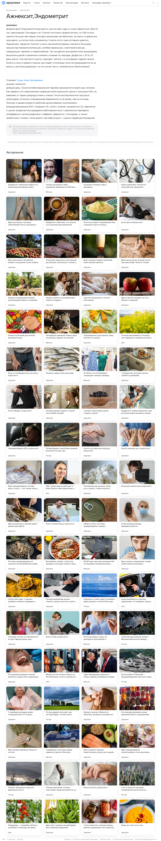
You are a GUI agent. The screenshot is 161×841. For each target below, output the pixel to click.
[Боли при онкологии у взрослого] (137, 478)
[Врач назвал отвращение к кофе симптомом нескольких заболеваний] (137, 553)
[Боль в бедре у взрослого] (24, 402)
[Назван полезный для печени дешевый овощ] (24, 327)
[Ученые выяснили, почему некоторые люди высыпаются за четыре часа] (61, 779)
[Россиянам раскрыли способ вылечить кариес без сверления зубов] (24, 666)
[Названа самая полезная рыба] (61, 365)
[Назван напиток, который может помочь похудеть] (61, 289)
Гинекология (25, 10)
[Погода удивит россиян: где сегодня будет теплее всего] (61, 704)
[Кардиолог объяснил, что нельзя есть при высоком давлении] (61, 214)
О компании (11, 839)
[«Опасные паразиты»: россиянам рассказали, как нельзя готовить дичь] (61, 252)
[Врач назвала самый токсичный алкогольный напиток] (99, 252)
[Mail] (3, 3)
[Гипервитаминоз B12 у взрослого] (24, 440)
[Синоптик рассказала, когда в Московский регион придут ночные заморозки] (137, 628)
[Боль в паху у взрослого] (61, 628)
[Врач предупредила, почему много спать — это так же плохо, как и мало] (24, 478)
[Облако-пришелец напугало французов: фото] (24, 779)
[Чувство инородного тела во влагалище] (99, 289)
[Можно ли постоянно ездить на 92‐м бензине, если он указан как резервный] (61, 666)
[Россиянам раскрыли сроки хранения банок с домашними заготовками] (137, 704)
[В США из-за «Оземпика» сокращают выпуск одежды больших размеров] (99, 365)
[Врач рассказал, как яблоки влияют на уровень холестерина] (24, 252)
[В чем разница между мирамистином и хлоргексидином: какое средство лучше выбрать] (137, 515)
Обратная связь (105, 839)
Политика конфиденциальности (146, 839)
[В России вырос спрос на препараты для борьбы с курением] (99, 628)
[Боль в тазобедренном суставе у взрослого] (24, 365)
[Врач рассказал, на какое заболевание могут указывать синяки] (24, 214)
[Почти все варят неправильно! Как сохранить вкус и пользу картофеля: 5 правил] (99, 214)
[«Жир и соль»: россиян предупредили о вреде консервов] (99, 515)
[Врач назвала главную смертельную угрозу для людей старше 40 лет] (99, 742)
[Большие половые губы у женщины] (99, 176)
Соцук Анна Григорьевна (30, 80)
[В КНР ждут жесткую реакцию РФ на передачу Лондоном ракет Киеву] (99, 553)
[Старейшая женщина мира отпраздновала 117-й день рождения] (24, 704)
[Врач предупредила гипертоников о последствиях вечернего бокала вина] (137, 742)
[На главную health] (12, 3)
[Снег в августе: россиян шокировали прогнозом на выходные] (137, 779)
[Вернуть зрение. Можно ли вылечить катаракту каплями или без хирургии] (99, 704)
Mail (3, 839)
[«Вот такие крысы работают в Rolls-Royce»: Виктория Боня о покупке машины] (61, 478)
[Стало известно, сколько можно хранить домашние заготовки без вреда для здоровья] (99, 817)
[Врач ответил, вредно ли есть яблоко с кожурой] (137, 289)
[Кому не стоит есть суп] (137, 817)
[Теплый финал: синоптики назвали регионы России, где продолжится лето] (61, 440)
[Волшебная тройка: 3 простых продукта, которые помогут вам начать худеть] (61, 553)
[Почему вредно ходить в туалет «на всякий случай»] (61, 402)
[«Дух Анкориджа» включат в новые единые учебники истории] (99, 666)
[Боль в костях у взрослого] (99, 779)
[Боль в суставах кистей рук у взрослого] (99, 440)
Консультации (11, 10)
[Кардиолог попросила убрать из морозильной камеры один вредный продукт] (24, 176)
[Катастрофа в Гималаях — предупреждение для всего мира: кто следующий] (137, 666)
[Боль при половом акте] (137, 214)
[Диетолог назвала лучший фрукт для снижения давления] (61, 817)
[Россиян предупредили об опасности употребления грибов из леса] (24, 553)
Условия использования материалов (85, 839)
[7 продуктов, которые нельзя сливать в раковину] (137, 365)
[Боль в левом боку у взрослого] (61, 515)
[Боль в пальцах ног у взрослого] (137, 440)
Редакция (67, 839)
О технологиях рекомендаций (123, 839)
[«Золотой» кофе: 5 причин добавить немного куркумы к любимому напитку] (24, 591)
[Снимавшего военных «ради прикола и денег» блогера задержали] (61, 742)
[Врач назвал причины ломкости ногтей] (24, 742)
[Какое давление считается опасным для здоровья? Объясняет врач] (137, 176)
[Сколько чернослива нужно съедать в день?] (99, 402)
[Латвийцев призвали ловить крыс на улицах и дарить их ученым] (61, 327)
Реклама (20, 839)
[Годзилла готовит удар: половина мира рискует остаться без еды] (99, 591)
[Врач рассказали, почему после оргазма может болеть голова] (137, 252)
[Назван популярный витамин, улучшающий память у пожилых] (24, 289)
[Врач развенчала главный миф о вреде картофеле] (24, 515)
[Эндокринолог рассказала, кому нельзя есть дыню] (99, 327)
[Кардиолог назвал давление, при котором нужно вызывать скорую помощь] (137, 402)
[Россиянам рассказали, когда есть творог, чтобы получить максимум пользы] (99, 478)
